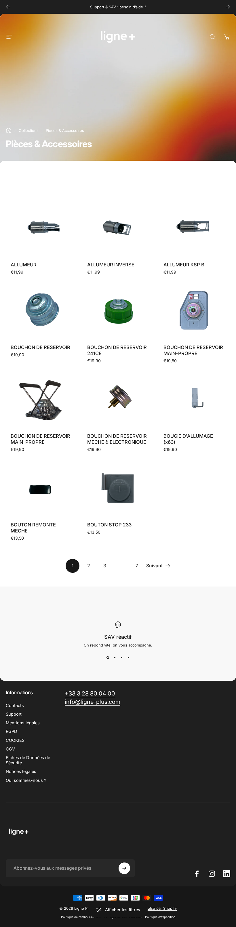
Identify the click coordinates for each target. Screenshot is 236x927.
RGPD (11, 731)
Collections (29, 130)
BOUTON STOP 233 (109, 525)
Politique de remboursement (80, 917)
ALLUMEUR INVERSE (110, 265)
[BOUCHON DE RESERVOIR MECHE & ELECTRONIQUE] (118, 399)
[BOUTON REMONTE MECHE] (41, 488)
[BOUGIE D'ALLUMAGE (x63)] (194, 399)
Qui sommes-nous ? (26, 780)
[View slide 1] (107, 657)
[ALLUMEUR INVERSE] (118, 228)
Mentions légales (23, 722)
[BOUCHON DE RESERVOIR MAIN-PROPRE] (194, 311)
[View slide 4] (128, 657)
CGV (10, 749)
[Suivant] (228, 7)
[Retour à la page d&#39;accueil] (9, 130)
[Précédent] (8, 7)
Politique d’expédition (160, 917)
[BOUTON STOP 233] (118, 488)
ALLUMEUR (24, 265)
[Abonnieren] (124, 868)
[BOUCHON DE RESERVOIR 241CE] (118, 311)
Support (14, 714)
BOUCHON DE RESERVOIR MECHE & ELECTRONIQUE (117, 439)
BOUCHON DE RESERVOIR (40, 347)
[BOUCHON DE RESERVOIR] (41, 311)
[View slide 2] (114, 657)
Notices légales (21, 771)
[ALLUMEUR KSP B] (194, 228)
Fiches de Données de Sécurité (28, 760)
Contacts (15, 705)
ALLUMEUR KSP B (183, 265)
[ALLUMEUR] (41, 228)
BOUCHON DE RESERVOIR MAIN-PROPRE (193, 350)
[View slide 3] (121, 657)
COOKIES (15, 740)
